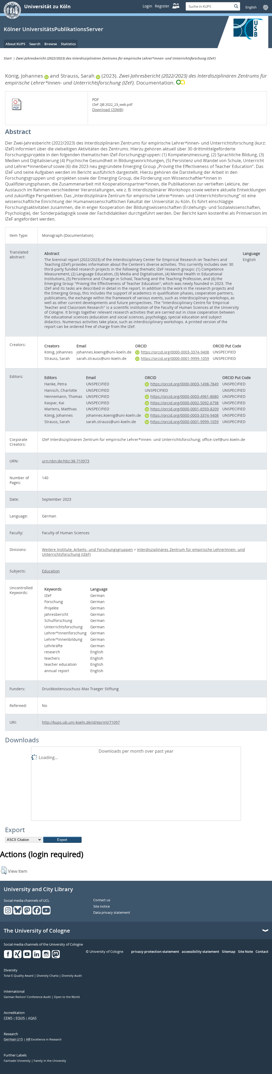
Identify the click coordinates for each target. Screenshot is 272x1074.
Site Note (245, 952)
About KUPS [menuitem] (15, 43)
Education (51, 571)
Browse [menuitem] (50, 43)
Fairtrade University (17, 1061)
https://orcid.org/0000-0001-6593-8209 (184, 408)
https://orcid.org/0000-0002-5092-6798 (184, 402)
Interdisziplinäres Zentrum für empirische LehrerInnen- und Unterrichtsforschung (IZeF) (143, 552)
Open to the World (67, 997)
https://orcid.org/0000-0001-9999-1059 (175, 358)
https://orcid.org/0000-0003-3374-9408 (175, 352)
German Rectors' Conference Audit (28, 997)
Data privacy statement (111, 913)
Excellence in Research (44, 1039)
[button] (4, 870)
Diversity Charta (48, 976)
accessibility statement (200, 952)
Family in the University (50, 1061)
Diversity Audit (72, 976)
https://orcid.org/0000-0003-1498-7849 (184, 383)
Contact (262, 952)
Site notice (101, 906)
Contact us (101, 900)
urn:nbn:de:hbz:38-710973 (65, 461)
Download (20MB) (107, 109)
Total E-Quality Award (19, 976)
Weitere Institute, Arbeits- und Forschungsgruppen (87, 549)
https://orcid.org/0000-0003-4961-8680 (184, 396)
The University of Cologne (37, 931)
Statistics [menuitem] (68, 43)
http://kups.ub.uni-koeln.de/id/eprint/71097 (81, 722)
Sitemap (228, 952)
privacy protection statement (155, 952)
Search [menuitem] (34, 43)
